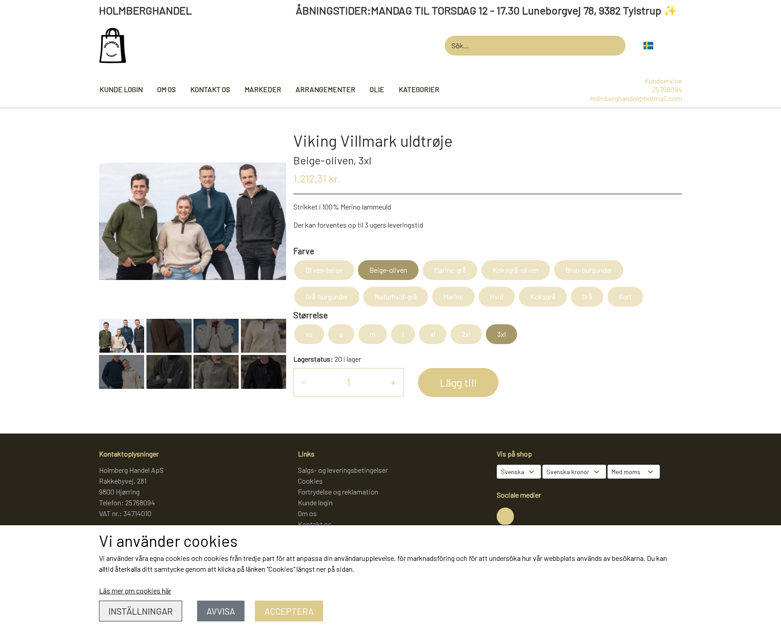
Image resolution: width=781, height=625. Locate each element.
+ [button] (393, 381)
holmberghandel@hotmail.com (636, 98)
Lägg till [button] (458, 382)
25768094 (667, 89)
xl (432, 334)
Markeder (263, 89)
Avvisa (221, 611)
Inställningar (140, 611)
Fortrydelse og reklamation (338, 491)
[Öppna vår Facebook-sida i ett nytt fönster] (505, 516)
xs (309, 334)
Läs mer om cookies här (135, 590)
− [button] (303, 381)
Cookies (310, 480)
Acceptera (289, 611)
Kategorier (419, 89)
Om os (166, 89)
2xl (466, 334)
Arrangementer (325, 89)
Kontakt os (210, 89)
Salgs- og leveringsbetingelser (343, 470)
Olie (377, 89)
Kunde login (121, 89)
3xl (501, 334)
